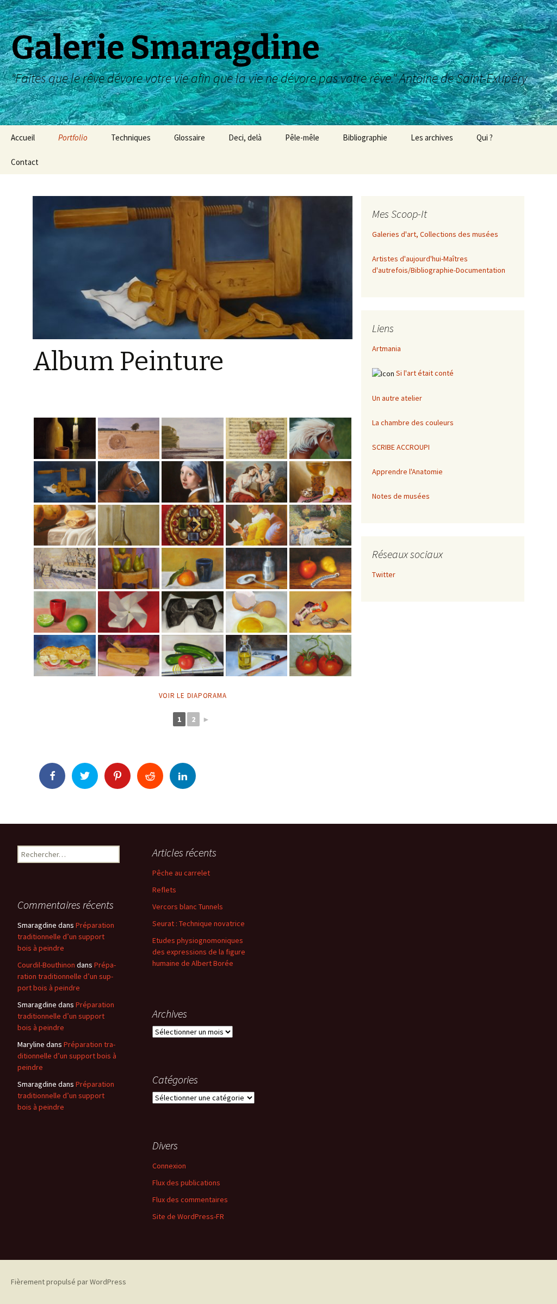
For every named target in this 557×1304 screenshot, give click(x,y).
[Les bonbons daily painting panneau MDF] (320, 612)
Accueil (23, 137)
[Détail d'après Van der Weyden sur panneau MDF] (129, 525)
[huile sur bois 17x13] (129, 438)
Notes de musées (401, 496)
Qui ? (484, 137)
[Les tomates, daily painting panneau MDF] (320, 655)
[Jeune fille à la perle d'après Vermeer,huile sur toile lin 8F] (193, 482)
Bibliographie (365, 137)
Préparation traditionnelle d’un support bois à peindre (65, 936)
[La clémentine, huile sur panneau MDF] (193, 568)
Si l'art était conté (425, 373)
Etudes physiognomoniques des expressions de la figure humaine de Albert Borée (198, 951)
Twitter (383, 574)
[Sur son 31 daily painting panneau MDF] (193, 612)
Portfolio (73, 137)
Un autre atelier (397, 398)
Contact (25, 162)
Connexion (169, 1166)
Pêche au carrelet (181, 873)
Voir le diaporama (193, 695)
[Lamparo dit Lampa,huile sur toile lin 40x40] (129, 482)
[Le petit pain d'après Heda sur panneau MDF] (65, 525)
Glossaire (189, 137)
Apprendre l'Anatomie (407, 471)
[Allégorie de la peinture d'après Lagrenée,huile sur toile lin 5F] (257, 482)
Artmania (386, 348)
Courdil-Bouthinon (46, 965)
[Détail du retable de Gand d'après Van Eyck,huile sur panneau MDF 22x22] (193, 525)
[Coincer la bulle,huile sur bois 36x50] (65, 482)
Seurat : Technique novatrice (198, 923)
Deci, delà (245, 137)
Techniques (131, 137)
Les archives (432, 137)
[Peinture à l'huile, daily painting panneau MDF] (257, 655)
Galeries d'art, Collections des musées (435, 234)
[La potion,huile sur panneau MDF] (257, 568)
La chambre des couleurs (413, 422)
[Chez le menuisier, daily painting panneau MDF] (129, 655)
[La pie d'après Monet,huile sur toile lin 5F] (65, 568)
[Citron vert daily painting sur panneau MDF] (65, 612)
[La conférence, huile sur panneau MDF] (129, 568)
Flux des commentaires (190, 1199)
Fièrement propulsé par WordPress (68, 1282)
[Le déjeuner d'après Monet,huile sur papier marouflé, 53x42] (320, 525)
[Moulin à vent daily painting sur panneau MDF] (129, 612)
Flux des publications (186, 1182)
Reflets (164, 890)
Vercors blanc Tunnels (187, 906)
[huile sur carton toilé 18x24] (65, 438)
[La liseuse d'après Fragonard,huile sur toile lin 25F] (257, 525)
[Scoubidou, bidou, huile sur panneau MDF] (320, 568)
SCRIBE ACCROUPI (401, 447)
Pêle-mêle (302, 137)
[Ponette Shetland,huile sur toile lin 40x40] (320, 438)
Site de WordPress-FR (188, 1216)
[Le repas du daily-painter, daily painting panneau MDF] (65, 655)
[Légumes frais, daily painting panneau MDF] (193, 655)
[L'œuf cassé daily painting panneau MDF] (257, 612)
